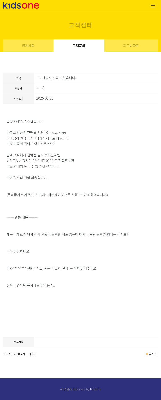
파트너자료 (131, 45)
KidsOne (95, 389)
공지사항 (28, 45)
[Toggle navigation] (153, 5)
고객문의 (79, 45)
